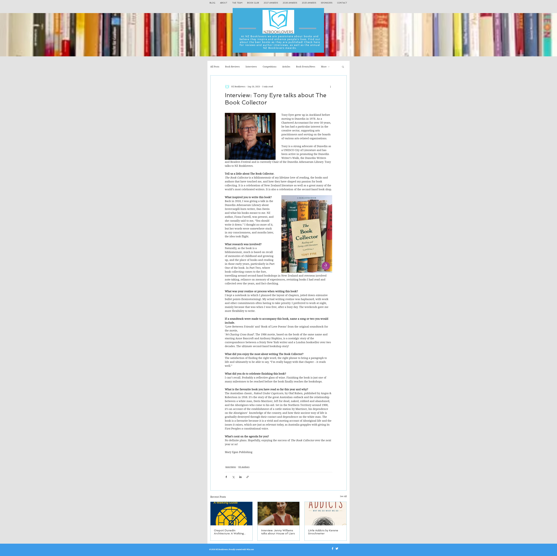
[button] (343, 67)
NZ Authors (243, 467)
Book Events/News (305, 66)
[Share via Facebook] (226, 477)
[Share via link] (247, 477)
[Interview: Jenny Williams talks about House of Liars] (279, 513)
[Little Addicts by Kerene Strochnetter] (326, 513)
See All (343, 496)
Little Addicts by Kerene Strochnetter (323, 532)
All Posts (214, 66)
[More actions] (330, 86)
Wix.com (250, 549)
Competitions (269, 66)
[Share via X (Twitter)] (233, 477)
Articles (286, 66)
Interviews (251, 66)
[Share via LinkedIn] (240, 477)
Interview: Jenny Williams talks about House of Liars (278, 532)
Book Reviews (232, 66)
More (324, 66)
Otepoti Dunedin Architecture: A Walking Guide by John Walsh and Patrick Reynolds (230, 532)
